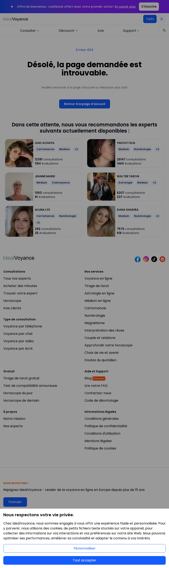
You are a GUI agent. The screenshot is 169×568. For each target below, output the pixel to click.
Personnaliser (85, 548)
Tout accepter (84, 560)
